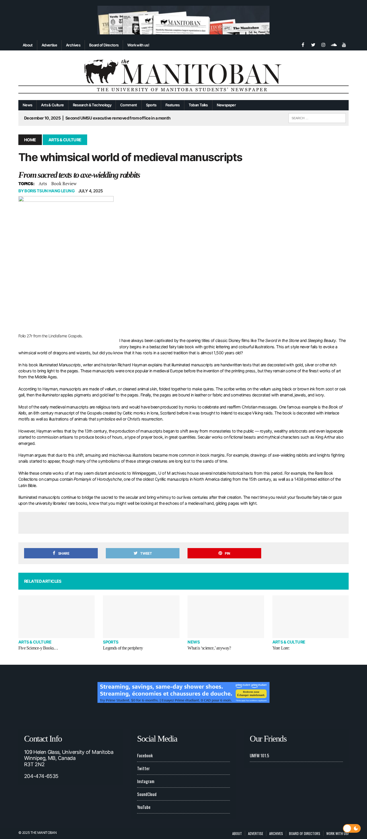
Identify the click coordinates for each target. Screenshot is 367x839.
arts (43, 183)
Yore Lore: (281, 648)
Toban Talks (198, 105)
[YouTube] (344, 44)
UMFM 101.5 (259, 755)
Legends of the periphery (123, 648)
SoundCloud (147, 794)
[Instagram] (323, 44)
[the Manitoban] (183, 75)
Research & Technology (92, 105)
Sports (151, 105)
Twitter (143, 768)
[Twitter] (313, 44)
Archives (73, 45)
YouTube (144, 807)
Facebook (145, 755)
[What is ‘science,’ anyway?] (226, 616)
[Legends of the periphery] (141, 616)
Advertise (49, 45)
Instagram (145, 781)
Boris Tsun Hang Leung (49, 190)
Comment (128, 105)
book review (64, 183)
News (27, 105)
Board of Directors (103, 45)
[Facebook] (302, 44)
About (28, 45)
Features (172, 105)
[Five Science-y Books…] (56, 616)
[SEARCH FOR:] (317, 117)
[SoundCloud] (333, 44)
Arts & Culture (52, 105)
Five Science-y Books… (38, 648)
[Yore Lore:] (310, 616)
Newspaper (226, 105)
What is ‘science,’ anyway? (209, 648)
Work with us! (138, 45)
